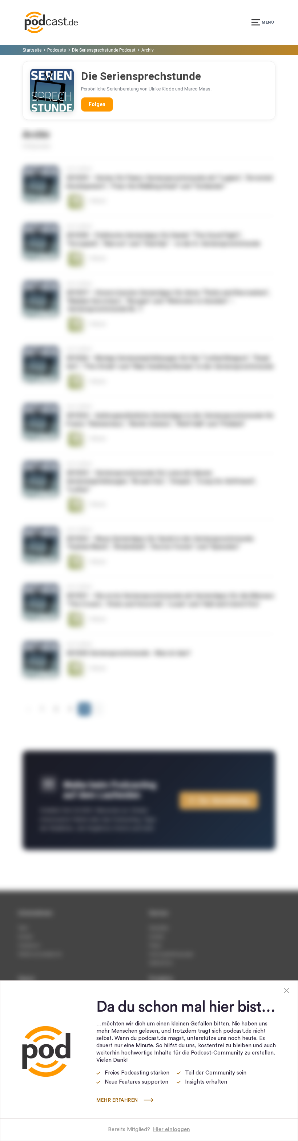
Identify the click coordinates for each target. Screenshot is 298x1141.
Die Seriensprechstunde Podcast (104, 50)
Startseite (32, 50)
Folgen (97, 104)
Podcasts (56, 50)
